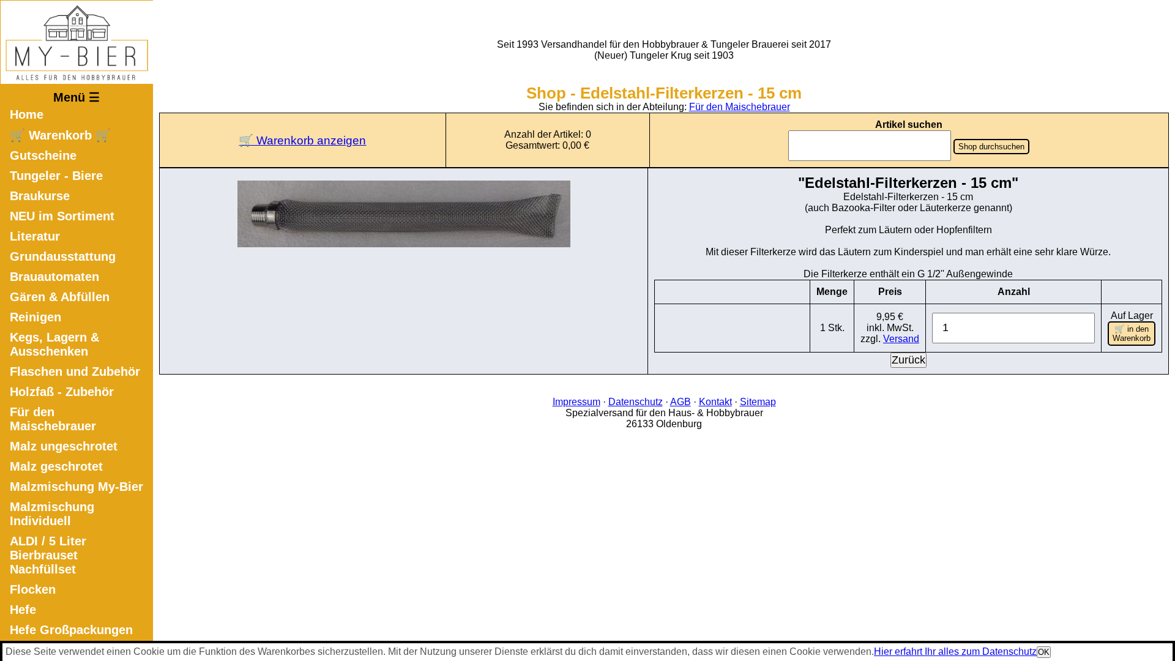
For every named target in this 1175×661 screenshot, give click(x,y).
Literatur (35, 236)
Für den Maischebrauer (53, 419)
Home (26, 114)
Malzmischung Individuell (52, 514)
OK (1044, 652)
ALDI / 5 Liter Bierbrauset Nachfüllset (48, 555)
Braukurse (40, 196)
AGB (680, 402)
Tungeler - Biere (56, 175)
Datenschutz (635, 402)
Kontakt (715, 402)
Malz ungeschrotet (64, 446)
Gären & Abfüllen (60, 297)
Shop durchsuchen (991, 146)
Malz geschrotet (56, 466)
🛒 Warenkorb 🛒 (60, 135)
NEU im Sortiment (62, 216)
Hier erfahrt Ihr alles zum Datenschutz (955, 651)
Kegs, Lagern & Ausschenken (54, 344)
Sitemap (758, 402)
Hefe (23, 609)
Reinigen (35, 317)
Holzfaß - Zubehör (62, 391)
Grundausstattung (63, 256)
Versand (901, 339)
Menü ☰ (76, 97)
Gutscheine (43, 155)
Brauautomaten (54, 276)
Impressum (576, 402)
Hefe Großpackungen (71, 630)
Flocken (33, 589)
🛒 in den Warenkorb (1132, 333)
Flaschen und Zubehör (75, 371)
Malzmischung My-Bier (76, 486)
